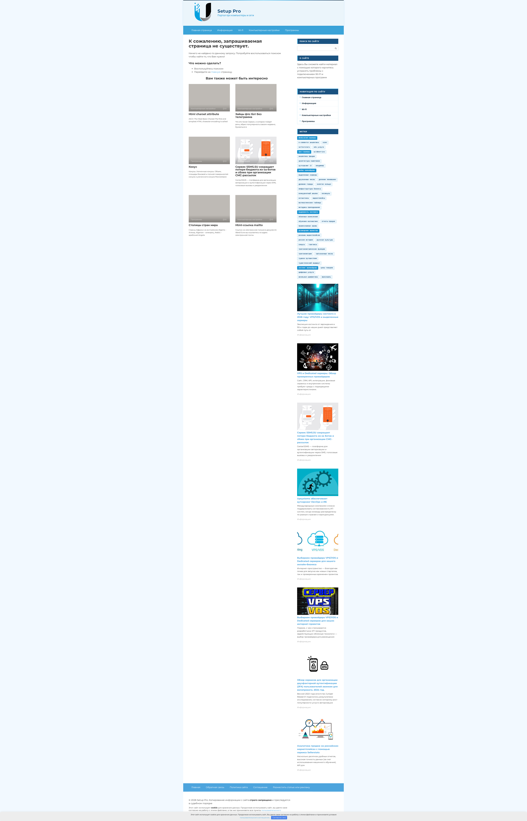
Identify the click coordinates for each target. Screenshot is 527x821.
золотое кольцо (324, 184)
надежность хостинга (308, 212)
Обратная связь (215, 787)
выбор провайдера (307, 170)
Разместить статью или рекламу (291, 787)
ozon (325, 143)
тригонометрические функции (312, 249)
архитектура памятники (309, 161)
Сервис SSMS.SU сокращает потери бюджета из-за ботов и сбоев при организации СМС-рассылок (255, 171)
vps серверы (304, 152)
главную (216, 72)
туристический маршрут (309, 263)
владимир (320, 166)
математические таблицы (310, 203)
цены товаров (327, 268)
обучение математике (308, 221)
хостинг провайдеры (308, 268)
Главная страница (201, 30)
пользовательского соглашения (254, 817)
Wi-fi (240, 30)
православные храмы (308, 226)
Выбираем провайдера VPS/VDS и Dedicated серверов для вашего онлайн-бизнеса (317, 561)
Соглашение (260, 787)
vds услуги (319, 147)
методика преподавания (309, 207)
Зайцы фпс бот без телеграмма (248, 116)
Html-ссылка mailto (249, 225)
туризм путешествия (308, 258)
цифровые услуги (306, 272)
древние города (306, 184)
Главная (195, 787)
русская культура (325, 240)
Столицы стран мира (203, 225)
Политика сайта (239, 787)
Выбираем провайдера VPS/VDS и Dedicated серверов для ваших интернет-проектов (317, 620)
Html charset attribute (204, 114)
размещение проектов (308, 231)
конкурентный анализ (308, 194)
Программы (292, 30)
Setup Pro (229, 11)
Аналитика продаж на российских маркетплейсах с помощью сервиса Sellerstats (317, 749)
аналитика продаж (307, 156)
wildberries (319, 152)
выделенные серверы (308, 175)
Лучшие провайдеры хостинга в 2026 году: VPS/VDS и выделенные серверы (317, 317)
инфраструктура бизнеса (310, 189)
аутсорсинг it (305, 166)
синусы (302, 245)
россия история (306, 240)
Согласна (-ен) (279, 817)
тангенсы (313, 245)
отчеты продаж (328, 221)
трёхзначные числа (324, 254)
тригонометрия (305, 254)
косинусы (326, 194)
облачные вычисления (308, 217)
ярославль (326, 277)
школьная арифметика (308, 277)
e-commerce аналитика (309, 143)
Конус (193, 166)
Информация (225, 30)
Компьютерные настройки (264, 30)
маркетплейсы (319, 198)
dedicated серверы (307, 138)
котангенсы (304, 198)
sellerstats (304, 147)
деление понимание (327, 180)
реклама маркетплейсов (309, 235)
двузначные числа (307, 180)
